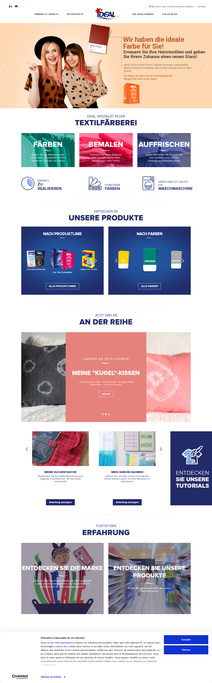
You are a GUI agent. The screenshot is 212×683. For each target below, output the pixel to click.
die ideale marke (143, 14)
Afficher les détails (51, 677)
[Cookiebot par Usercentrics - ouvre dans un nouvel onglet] (20, 677)
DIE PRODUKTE (75, 14)
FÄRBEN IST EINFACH (47, 14)
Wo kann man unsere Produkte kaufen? (173, 6)
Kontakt (202, 6)
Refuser (186, 649)
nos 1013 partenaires (62, 642)
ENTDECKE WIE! (175, 99)
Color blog (169, 14)
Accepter (186, 639)
